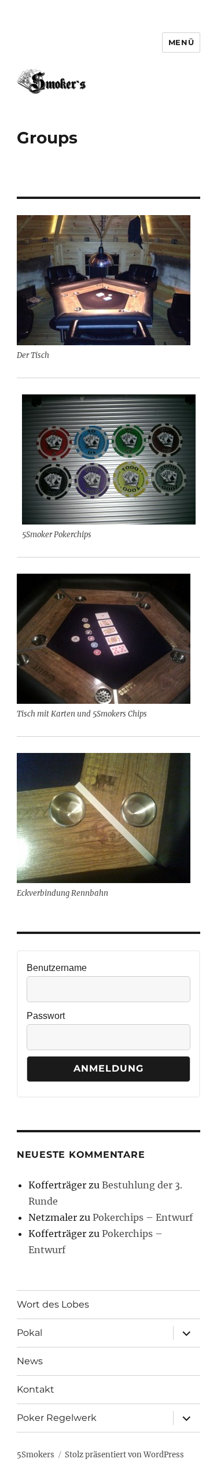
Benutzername (57, 968)
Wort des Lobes (53, 1304)
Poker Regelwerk (57, 1417)
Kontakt (35, 1389)
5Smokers (35, 1455)
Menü (181, 42)
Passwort (46, 1016)
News (30, 1361)
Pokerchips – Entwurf (143, 1217)
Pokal (29, 1332)
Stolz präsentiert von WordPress (124, 1455)
